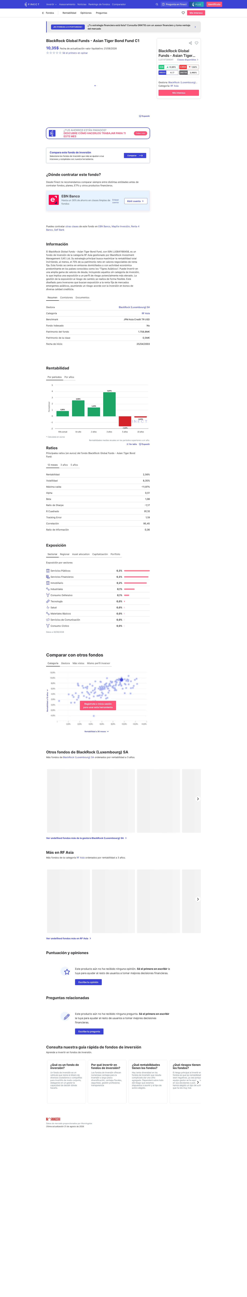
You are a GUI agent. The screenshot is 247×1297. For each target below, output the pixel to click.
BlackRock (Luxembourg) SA (134, 307)
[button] (135, 155)
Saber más (140, 133)
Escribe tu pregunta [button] (89, 1031)
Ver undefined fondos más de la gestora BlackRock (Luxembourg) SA (85, 838)
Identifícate (214, 4)
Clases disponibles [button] (186, 59)
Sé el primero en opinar (75, 52)
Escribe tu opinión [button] (88, 982)
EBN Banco (70, 196)
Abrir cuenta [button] (134, 201)
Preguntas (101, 12)
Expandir (146, 116)
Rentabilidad (69, 12)
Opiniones (86, 12)
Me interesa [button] (196, 12)
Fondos (50, 12)
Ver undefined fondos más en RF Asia (67, 938)
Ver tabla (133, 444)
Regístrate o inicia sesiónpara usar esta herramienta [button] (98, 705)
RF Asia (146, 313)
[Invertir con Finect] (32, 4)
